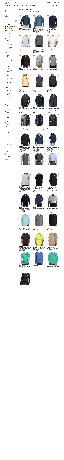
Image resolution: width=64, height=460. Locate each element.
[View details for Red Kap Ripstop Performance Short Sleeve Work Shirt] (39, 159)
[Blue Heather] (33, 265)
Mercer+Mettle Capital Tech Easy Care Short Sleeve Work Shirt (38, 188)
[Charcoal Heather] (35, 265)
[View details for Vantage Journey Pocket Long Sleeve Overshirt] (39, 100)
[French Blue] (19, 146)
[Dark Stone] (35, 68)
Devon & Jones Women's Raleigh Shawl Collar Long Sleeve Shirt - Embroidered (25, 188)
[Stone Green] (34, 68)
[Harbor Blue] (36, 186)
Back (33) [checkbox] (8, 152)
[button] (56, 3)
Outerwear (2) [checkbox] (9, 64)
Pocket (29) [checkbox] (8, 75)
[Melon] (53, 265)
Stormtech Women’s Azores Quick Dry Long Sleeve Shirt (52, 89)
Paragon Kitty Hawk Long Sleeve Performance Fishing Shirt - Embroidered (25, 228)
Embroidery (28, 7)
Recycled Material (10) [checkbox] (10, 90)
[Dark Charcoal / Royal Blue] (19, 246)
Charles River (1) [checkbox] (9, 41)
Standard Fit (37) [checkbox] (9, 116)
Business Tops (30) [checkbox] (9, 60)
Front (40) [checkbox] (8, 149)
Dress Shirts (7, 14)
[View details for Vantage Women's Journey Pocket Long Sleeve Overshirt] (53, 100)
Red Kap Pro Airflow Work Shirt (51, 247)
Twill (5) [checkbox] (8, 128)
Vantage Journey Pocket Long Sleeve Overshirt (38, 109)
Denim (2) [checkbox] (8, 129)
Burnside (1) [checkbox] (8, 40)
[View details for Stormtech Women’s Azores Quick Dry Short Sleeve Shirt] (53, 61)
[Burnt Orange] (52, 265)
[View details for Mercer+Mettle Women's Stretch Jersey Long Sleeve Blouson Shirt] (53, 179)
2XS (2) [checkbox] (8, 102)
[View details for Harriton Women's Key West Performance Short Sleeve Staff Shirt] (39, 80)
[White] (21, 107)
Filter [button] (21, 11)
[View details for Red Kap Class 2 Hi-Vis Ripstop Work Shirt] (39, 239)
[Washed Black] (20, 28)
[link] (7, 3)
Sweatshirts (7, 11)
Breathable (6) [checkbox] (9, 82)
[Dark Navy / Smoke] (22, 246)
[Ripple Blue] (33, 68)
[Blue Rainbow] (53, 28)
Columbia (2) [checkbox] (9, 43)
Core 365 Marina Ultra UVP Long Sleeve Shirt (25, 49)
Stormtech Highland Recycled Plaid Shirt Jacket (39, 128)
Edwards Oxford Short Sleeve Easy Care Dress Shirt (53, 209)
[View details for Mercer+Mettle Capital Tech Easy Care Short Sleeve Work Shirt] (39, 179)
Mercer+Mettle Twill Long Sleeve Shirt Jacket (52, 228)
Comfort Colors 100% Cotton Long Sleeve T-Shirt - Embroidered (53, 266)
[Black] (52, 28)
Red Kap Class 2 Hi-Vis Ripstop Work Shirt (39, 247)
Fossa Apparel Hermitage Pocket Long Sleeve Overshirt (38, 148)
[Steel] (20, 207)
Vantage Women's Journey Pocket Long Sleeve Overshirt (53, 109)
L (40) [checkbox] (7, 108)
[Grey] (21, 186)
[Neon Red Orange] (20, 265)
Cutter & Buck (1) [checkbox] (9, 47)
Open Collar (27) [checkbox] (9, 144)
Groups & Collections (22, 7)
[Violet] (23, 265)
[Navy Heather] (33, 207)
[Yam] (54, 265)
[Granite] (26, 265)
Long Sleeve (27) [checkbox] (9, 70)
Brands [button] (43, 11)
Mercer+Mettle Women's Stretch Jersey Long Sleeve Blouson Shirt (53, 188)
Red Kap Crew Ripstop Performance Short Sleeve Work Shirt (25, 167)
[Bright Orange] (24, 265)
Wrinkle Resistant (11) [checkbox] (10, 79)
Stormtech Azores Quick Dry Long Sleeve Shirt (25, 109)
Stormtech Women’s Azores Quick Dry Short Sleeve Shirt (52, 69)
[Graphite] (22, 146)
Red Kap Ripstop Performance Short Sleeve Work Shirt (38, 167)
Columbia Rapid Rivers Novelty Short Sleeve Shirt (38, 69)
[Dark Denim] (19, 28)
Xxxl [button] (38, 11)
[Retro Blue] (19, 107)
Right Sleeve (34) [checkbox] (9, 151)
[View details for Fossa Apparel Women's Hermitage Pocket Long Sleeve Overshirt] (53, 139)
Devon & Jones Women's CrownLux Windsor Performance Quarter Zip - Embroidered (38, 50)
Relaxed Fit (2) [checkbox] (9, 117)
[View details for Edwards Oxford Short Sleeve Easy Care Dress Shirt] (53, 200)
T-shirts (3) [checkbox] (8, 63)
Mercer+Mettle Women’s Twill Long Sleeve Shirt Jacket (39, 228)
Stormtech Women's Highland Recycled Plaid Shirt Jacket (52, 128)
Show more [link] (7, 85)
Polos (6, 10)
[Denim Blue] (33, 146)
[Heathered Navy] (34, 265)
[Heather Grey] (22, 107)
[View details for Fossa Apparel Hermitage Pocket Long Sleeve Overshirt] (39, 139)
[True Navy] (19, 265)
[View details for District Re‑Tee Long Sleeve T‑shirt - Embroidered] (39, 258)
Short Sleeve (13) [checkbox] (9, 71)
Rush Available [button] (53, 11)
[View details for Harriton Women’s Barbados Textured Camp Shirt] (25, 80)
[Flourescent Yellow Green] (33, 246)
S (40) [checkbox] (7, 105)
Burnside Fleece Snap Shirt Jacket (24, 208)
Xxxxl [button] (29, 11)
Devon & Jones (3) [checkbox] (9, 48)
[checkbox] (12, 32)
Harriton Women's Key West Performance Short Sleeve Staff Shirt (39, 89)
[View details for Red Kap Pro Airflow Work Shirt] (53, 239)
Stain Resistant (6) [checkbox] (9, 83)
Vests (6, 15)
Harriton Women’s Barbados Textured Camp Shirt (24, 89)
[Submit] (15, 3)
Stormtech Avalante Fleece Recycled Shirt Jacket (38, 209)
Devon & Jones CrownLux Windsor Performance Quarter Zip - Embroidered (25, 148)
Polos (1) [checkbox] (8, 66)
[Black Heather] (35, 207)
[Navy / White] (23, 186)
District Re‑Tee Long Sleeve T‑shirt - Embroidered (38, 266)
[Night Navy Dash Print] (33, 186)
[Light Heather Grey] (36, 265)
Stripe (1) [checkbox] (8, 140)
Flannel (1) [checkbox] (8, 132)
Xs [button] (35, 11)
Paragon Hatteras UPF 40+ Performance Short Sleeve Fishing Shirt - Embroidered (53, 49)
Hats (6, 17)
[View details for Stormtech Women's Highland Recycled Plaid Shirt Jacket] (53, 120)
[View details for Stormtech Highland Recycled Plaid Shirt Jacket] (39, 120)
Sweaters (6, 16)
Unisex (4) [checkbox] (8, 56)
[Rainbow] (54, 28)
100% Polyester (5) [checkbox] (9, 93)
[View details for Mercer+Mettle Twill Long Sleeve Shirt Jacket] (53, 220)
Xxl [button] (32, 11)
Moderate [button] (24, 11)
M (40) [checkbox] (8, 106)
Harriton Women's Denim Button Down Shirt (25, 30)
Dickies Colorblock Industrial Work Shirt (25, 247)
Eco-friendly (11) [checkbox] (9, 78)
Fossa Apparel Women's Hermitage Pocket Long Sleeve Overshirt (53, 148)
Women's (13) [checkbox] (9, 55)
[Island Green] (22, 265)
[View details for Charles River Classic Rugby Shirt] (25, 279)
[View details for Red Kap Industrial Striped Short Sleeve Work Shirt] (53, 159)
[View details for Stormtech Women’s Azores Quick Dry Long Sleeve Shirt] (53, 80)
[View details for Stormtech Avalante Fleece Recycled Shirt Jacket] (39, 200)
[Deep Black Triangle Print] (35, 186)
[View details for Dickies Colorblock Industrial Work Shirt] (25, 239)
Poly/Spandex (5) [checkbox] (9, 94)
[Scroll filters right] (58, 11)
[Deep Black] (34, 186)
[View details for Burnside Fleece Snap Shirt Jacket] (25, 200)
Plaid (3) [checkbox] (8, 139)
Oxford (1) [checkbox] (8, 133)
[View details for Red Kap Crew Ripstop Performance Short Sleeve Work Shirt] (25, 159)
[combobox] (27, 3)
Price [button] (47, 11)
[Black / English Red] (21, 246)
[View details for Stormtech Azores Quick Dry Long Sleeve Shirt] (25, 100)
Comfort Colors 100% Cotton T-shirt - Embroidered (24, 266)
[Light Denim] (21, 28)
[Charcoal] (34, 107)
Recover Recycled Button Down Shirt (52, 29)
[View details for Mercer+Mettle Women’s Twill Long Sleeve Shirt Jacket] (39, 220)
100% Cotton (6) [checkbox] (9, 91)
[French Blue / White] (19, 186)
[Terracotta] (55, 265)
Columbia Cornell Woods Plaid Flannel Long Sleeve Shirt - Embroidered (24, 128)
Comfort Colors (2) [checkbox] (9, 44)
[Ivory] (25, 265)
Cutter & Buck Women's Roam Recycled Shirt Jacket (25, 69)
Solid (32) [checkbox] (8, 137)
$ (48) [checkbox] (7, 121)
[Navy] (33, 107)
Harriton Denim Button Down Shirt (38, 29)
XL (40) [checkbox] (8, 109)
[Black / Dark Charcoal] (20, 246)
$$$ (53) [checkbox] (8, 124)
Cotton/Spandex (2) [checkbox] (10, 97)
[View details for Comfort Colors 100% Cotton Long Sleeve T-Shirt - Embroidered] (53, 258)
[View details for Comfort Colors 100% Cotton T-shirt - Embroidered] (25, 258)
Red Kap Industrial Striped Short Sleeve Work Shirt (52, 167)
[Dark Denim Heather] (20, 107)
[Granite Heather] (34, 207)
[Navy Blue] (19, 68)
